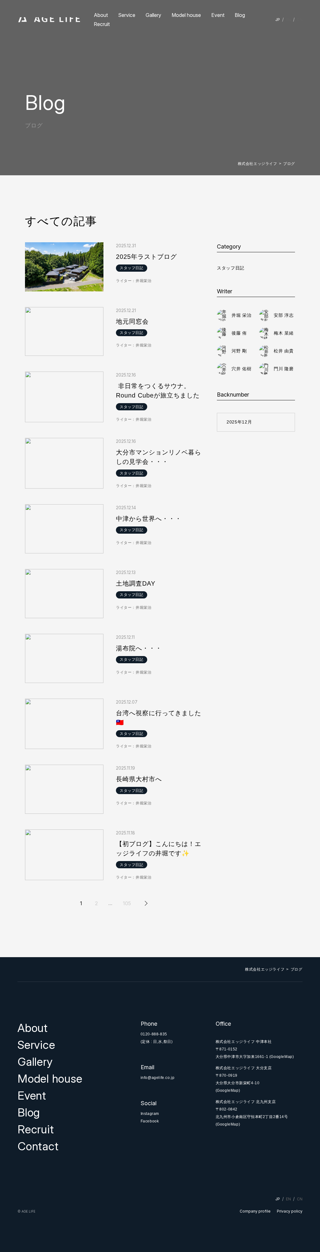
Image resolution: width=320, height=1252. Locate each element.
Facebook (150, 1121)
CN (299, 19)
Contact (38, 1146)
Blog (240, 15)
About (101, 15)
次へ (145, 903)
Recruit (102, 24)
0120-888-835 (154, 1034)
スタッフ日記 (230, 267)
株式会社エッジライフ (257, 164)
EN (288, 19)
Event (217, 15)
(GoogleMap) (281, 1056)
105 (127, 903)
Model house (186, 15)
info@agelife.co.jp (158, 1077)
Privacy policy (289, 1211)
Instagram (150, 1113)
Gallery (153, 15)
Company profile (255, 1211)
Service (126, 15)
